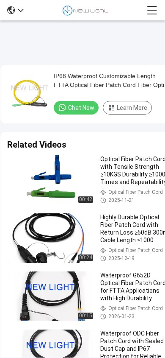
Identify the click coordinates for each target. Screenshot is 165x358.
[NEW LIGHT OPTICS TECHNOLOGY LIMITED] (85, 10)
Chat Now (81, 107)
